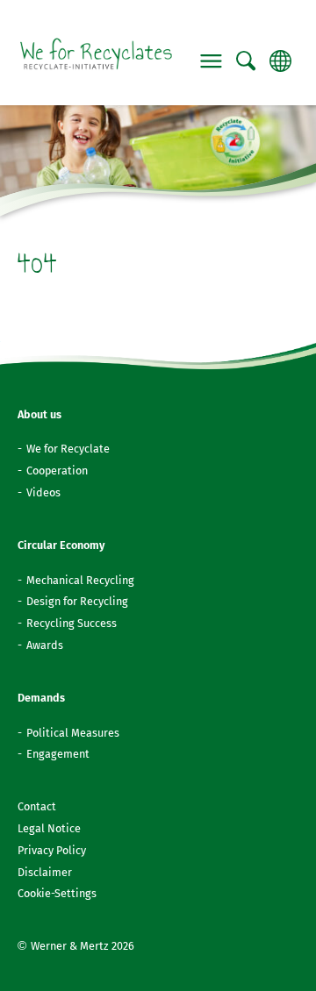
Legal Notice (49, 828)
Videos (43, 492)
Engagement (58, 753)
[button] (212, 61)
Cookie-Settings (57, 893)
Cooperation (57, 470)
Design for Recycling (77, 601)
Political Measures (72, 732)
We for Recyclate (68, 448)
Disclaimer (45, 872)
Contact (37, 806)
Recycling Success (71, 623)
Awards (44, 645)
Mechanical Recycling (80, 580)
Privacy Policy (52, 850)
